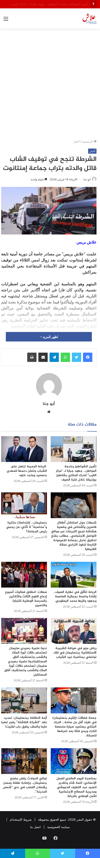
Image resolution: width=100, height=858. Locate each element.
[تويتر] (76, 357)
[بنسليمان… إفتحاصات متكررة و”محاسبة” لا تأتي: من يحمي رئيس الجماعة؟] (24, 505)
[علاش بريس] (90, 19)
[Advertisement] (50, 86)
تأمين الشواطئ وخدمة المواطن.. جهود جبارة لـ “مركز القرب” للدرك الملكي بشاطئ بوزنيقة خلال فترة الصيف (76, 473)
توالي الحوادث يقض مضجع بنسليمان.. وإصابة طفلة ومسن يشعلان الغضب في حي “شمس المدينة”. (25, 785)
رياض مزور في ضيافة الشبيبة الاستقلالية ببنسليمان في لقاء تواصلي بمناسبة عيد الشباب (75, 653)
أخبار (76, 141)
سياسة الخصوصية (58, 827)
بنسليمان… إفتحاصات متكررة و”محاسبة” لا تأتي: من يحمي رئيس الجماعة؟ (26, 527)
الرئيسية (88, 141)
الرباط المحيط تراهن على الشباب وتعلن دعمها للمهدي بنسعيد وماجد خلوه (27, 471)
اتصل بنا (35, 827)
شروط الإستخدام (21, 819)
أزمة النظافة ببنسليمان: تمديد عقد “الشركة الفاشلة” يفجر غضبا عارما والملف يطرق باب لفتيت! (24, 722)
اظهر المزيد (50, 337)
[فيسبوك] (87, 357)
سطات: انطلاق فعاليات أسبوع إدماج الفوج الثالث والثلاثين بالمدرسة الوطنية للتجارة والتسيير (26, 598)
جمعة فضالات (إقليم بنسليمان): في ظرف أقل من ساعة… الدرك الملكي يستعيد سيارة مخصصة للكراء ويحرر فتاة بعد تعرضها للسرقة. (74, 726)
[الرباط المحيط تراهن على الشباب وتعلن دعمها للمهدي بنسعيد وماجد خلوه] (24, 449)
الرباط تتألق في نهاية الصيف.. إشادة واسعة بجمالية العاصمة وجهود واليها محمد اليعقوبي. (75, 596)
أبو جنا (86, 179)
